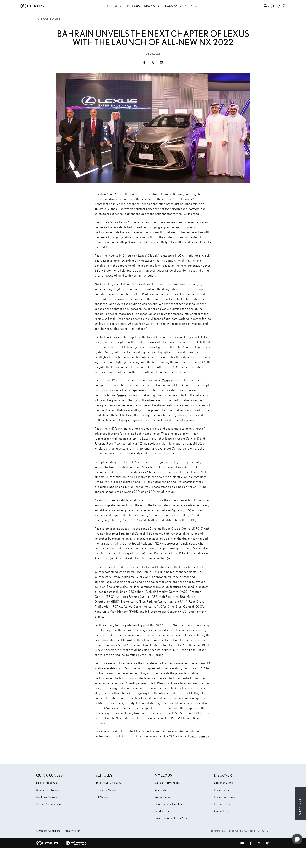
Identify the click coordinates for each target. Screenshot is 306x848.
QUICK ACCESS (49, 775)
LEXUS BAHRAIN (175, 5)
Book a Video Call (47, 782)
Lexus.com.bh (199, 736)
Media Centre (222, 804)
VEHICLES (114, 5)
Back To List (50, 18)
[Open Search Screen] (284, 6)
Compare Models (106, 789)
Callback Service (46, 797)
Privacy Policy (73, 830)
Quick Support (164, 797)
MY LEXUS (132, 5)
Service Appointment (49, 804)
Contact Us (221, 811)
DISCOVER (151, 5)
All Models (102, 797)
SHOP (195, 5)
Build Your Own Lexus (109, 782)
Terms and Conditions (48, 830)
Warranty (160, 789)
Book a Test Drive (47, 789)
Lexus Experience (225, 797)
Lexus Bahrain (222, 789)
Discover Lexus (223, 782)
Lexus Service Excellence (170, 804)
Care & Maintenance (167, 782)
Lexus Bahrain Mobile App (171, 818)
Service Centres (164, 811)
